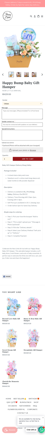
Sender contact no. (8, 121)
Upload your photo (8, 142)
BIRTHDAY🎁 (34, 399)
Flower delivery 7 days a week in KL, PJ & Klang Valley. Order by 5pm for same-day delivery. (22, 3)
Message (5, 108)
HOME (8, 399)
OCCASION (12, 406)
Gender (4, 100)
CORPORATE (32, 409)
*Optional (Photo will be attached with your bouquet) (21, 145)
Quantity (5, 155)
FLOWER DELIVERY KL (16, 409)
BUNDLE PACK (25, 402)
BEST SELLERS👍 (20, 399)
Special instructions (8, 129)
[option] (11, 74)
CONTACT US (22, 413)
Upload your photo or (24, 150)
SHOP (36, 402)
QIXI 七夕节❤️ (12, 402)
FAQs (35, 406)
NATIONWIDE (25, 406)
